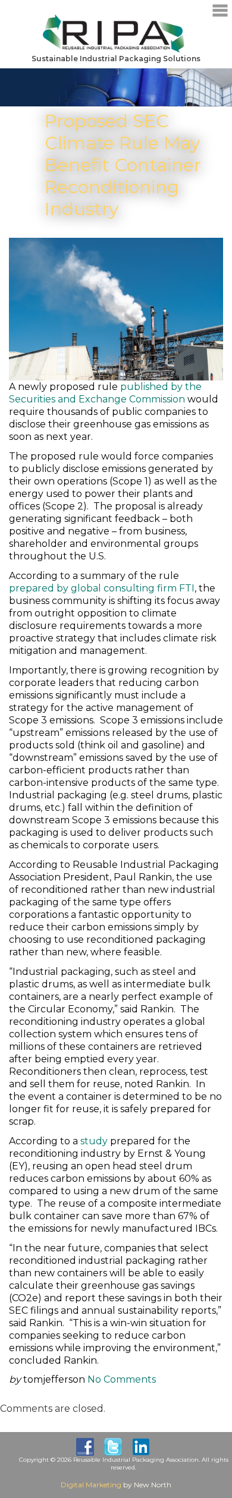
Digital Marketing (91, 1484)
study (94, 1141)
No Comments (121, 1379)
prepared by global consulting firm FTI (102, 588)
